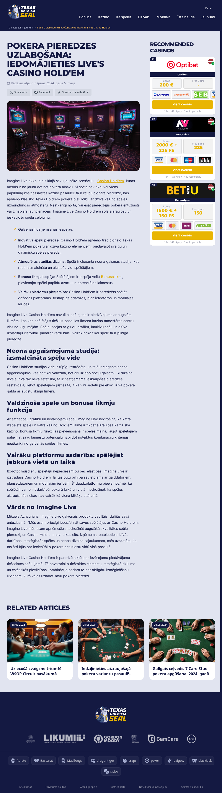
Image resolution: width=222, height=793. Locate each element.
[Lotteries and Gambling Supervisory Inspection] (31, 739)
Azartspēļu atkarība (192, 786)
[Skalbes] (135, 739)
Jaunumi (208, 17)
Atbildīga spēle (88, 786)
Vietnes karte (118, 786)
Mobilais (163, 17)
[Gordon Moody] (108, 739)
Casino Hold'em (110, 181)
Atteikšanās (25, 786)
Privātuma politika (56, 786)
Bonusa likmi (111, 276)
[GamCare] (163, 739)
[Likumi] (64, 739)
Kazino (103, 17)
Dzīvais (144, 17)
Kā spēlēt (123, 17)
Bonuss (85, 17)
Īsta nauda (186, 17)
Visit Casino (182, 104)
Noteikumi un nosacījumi (153, 786)
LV (206, 8)
